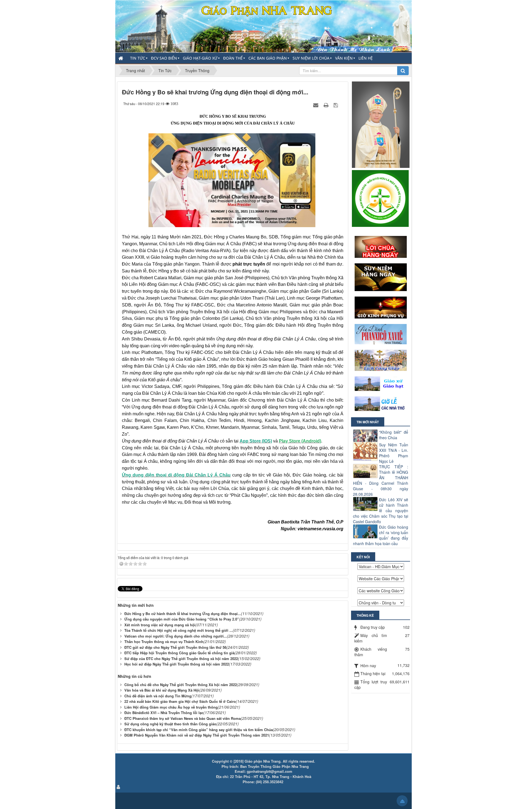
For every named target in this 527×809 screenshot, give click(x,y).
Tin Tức (137, 58)
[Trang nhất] (121, 58)
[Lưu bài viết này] (336, 105)
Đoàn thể (233, 58)
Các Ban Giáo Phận (267, 58)
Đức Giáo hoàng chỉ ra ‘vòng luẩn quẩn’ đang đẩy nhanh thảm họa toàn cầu (380, 535)
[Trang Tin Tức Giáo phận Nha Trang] (263, 26)
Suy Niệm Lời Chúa (311, 58)
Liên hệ (365, 58)
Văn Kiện (344, 58)
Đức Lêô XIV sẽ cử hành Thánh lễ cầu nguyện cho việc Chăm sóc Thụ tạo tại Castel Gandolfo (380, 510)
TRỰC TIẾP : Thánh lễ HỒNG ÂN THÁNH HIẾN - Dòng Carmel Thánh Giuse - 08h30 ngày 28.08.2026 (380, 480)
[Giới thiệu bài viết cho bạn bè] (316, 105)
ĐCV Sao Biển (164, 58)
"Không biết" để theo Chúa (393, 434)
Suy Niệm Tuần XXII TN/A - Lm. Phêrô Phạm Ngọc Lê (393, 453)
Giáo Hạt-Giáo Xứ (200, 58)
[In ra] (327, 105)
